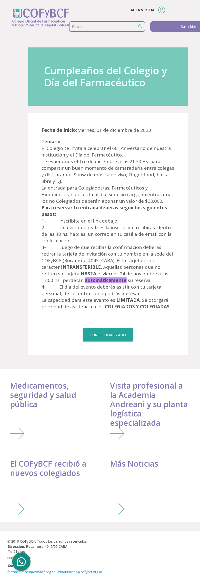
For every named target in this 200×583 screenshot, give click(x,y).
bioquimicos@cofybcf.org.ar (80, 572)
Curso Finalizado (108, 334)
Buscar (77, 26)
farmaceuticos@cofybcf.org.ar (31, 572)
